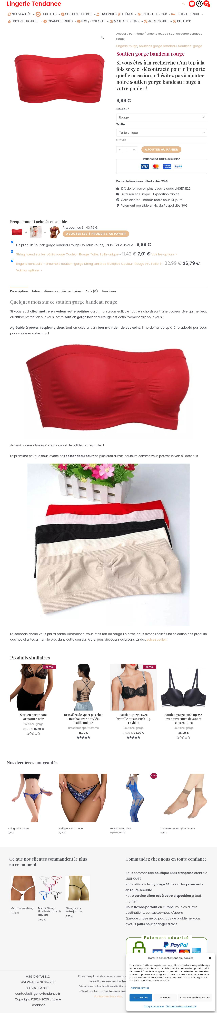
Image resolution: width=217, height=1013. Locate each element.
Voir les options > (164, 254)
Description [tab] (19, 291)
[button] (210, 958)
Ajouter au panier (161, 149)
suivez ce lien (156, 639)
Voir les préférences (195, 997)
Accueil (121, 34)
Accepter (141, 997)
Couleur (122, 109)
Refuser (165, 997)
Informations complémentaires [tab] (57, 291)
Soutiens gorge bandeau (158, 46)
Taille (120, 124)
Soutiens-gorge (190, 46)
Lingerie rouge (156, 34)
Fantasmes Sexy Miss (108, 996)
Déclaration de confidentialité (181, 1006)
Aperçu (33, 707)
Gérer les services (140, 987)
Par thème (136, 34)
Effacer (121, 139)
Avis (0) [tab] (91, 291)
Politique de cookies (154, 1006)
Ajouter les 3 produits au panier (96, 234)
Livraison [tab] (109, 291)
